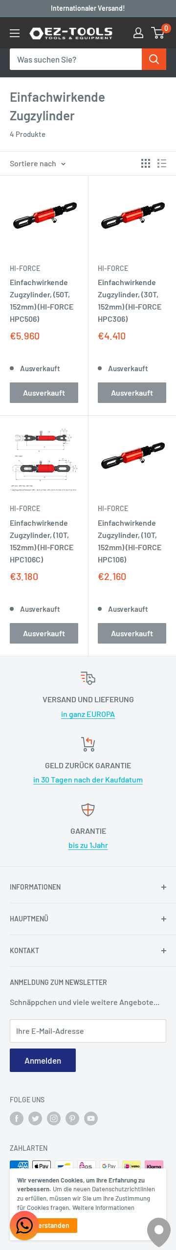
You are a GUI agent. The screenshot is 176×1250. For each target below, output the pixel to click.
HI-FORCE (25, 268)
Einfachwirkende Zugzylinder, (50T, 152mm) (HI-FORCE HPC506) (41, 300)
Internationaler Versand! (88, 8)
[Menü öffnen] (15, 33)
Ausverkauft (44, 392)
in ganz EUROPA (88, 713)
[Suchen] (154, 59)
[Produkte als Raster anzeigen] (145, 163)
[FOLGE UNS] (16, 1118)
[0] (158, 33)
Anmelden (42, 1060)
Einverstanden (47, 1225)
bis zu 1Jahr (88, 844)
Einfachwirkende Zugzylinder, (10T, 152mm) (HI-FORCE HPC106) (129, 540)
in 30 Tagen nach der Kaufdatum (88, 779)
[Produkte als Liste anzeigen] (161, 163)
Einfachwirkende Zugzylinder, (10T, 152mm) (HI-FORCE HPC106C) (41, 540)
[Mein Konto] (138, 32)
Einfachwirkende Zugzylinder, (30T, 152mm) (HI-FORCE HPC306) (129, 300)
